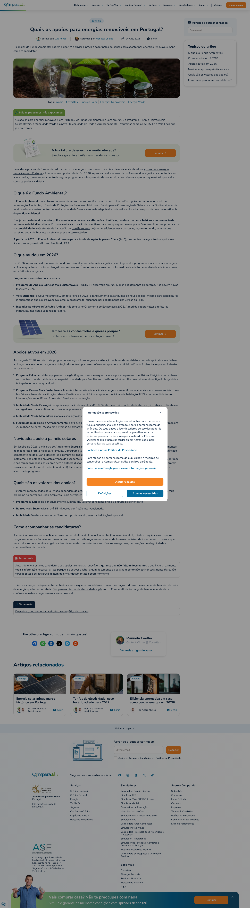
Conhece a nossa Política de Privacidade (112, 450)
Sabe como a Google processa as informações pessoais (121, 468)
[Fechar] (160, 413)
